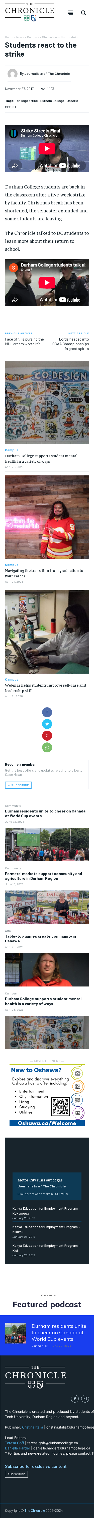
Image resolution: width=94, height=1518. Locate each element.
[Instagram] (85, 1399)
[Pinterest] (47, 736)
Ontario (72, 100)
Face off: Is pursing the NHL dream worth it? (24, 341)
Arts (8, 930)
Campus (11, 993)
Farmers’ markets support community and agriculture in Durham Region (43, 876)
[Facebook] (47, 712)
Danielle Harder (17, 1448)
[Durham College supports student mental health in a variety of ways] (47, 1032)
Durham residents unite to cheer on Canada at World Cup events (59, 1332)
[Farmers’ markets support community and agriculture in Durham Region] (47, 907)
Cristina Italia (32, 1427)
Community (13, 805)
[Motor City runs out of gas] (47, 1158)
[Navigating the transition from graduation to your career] (47, 517)
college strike (27, 100)
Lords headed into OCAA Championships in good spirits (70, 344)
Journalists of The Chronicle (42, 1186)
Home (9, 37)
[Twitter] (47, 724)
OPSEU (10, 107)
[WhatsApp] (47, 747)
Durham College (52, 100)
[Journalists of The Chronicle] (14, 74)
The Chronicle (35, 1510)
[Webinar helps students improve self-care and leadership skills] (47, 632)
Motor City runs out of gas (40, 1179)
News (20, 37)
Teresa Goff (14, 1443)
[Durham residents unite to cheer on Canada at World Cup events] (47, 844)
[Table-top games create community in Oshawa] (47, 969)
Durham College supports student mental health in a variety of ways (43, 1001)
